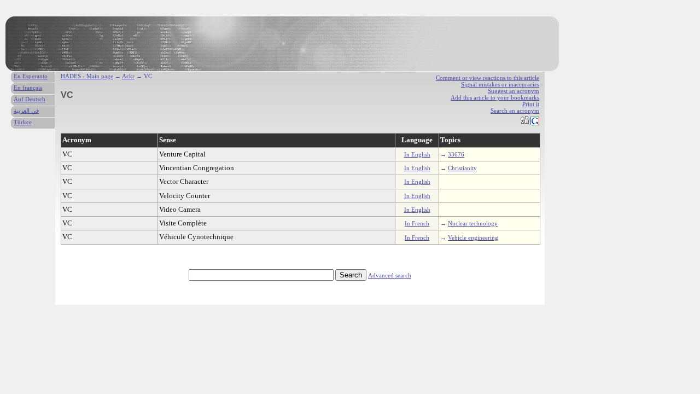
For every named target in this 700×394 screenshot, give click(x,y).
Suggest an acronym (513, 91)
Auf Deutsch (29, 99)
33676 (456, 154)
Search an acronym (515, 110)
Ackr (128, 76)
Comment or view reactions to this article (487, 77)
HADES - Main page (87, 76)
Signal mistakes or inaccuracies (500, 84)
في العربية (26, 110)
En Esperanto (31, 76)
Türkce (23, 122)
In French (417, 223)
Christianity (462, 168)
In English (417, 154)
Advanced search (389, 275)
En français (28, 87)
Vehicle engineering (473, 237)
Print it (530, 104)
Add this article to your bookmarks (495, 97)
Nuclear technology (473, 223)
